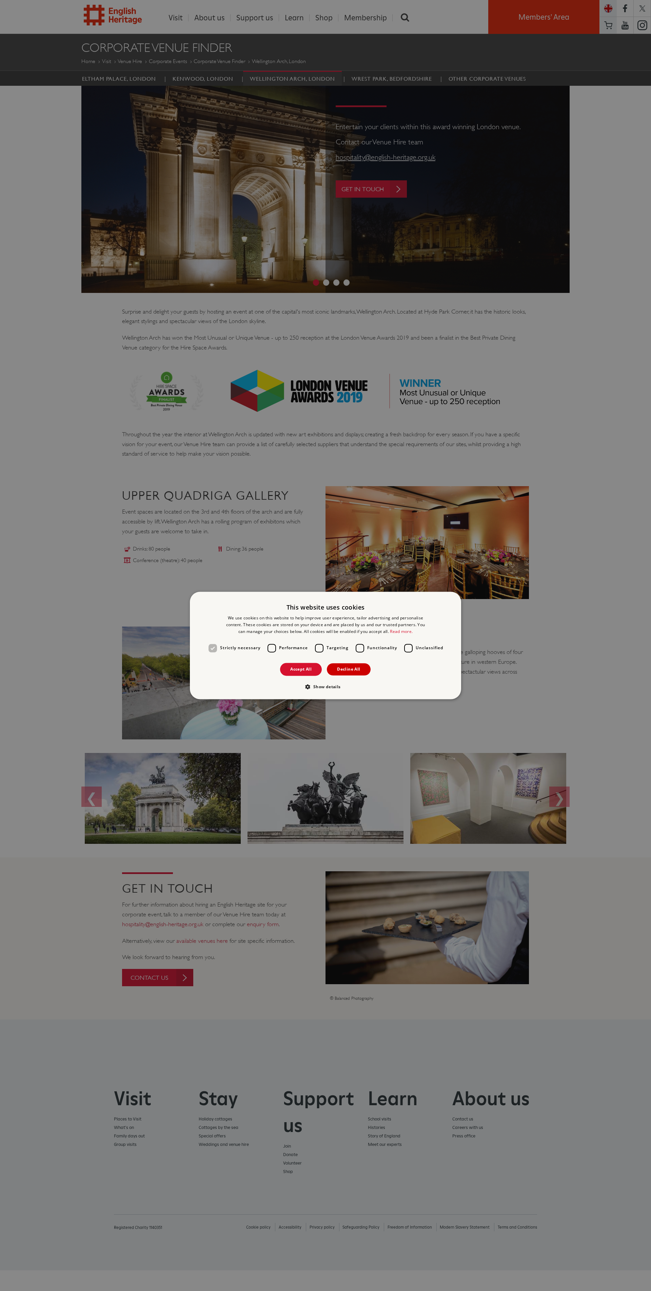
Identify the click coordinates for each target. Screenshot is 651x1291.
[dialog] (325, 645)
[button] (325, 687)
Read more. (401, 631)
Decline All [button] (348, 669)
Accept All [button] (301, 669)
